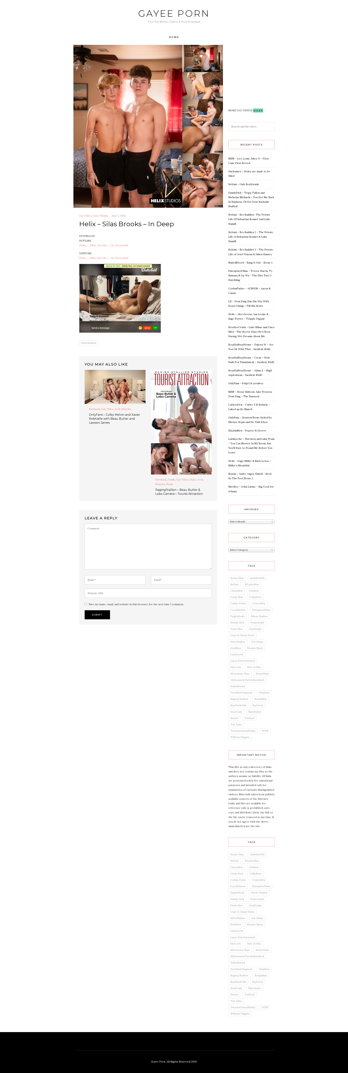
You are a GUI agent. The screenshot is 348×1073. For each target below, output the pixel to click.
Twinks (103, 215)
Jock (95, 215)
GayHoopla (255, 629)
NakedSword (237, 686)
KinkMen (235, 648)
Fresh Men (236, 629)
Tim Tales (236, 724)
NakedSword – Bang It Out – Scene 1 (250, 262)
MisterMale (262, 673)
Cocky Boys (236, 597)
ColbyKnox (255, 597)
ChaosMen (236, 590)
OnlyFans (264, 692)
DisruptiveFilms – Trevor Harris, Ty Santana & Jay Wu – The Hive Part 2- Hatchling (250, 275)
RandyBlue (260, 699)
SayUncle (257, 705)
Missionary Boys (239, 673)
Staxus (234, 718)
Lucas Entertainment (242, 660)
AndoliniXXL (257, 578)
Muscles (126, 409)
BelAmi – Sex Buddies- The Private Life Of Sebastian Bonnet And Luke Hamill (249, 219)
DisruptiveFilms (261, 610)
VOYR (265, 730)
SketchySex (254, 711)
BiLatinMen (252, 584)
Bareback (94, 409)
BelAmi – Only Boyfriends (243, 184)
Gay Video (85, 215)
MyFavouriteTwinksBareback (247, 680)
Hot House (257, 641)
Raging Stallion (239, 699)
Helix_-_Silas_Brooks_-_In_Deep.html (103, 245)
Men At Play (254, 667)
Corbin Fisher (238, 603)
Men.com (235, 667)
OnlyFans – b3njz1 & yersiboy (245, 383)
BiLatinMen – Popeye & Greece (247, 430)
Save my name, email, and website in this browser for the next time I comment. (136, 604)
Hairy (193, 479)
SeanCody (236, 711)
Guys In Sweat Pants (242, 635)
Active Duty (237, 578)
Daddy (171, 479)
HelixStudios (88, 343)
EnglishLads (237, 616)
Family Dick (237, 622)
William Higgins (240, 737)
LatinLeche (236, 654)
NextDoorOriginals (241, 692)
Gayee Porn (174, 13)
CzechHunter (238, 610)
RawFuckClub (238, 705)
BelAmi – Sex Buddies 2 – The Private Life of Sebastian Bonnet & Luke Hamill (250, 237)
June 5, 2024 (118, 215)
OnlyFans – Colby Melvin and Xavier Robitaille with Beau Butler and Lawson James (114, 418)
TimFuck (249, 718)
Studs (169, 484)
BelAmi (234, 584)
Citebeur (254, 590)
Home (174, 37)
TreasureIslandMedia (242, 730)
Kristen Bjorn (255, 648)
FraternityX (257, 622)
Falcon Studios (259, 616)
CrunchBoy (258, 603)
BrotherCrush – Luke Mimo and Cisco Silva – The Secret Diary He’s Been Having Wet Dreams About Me (251, 332)
